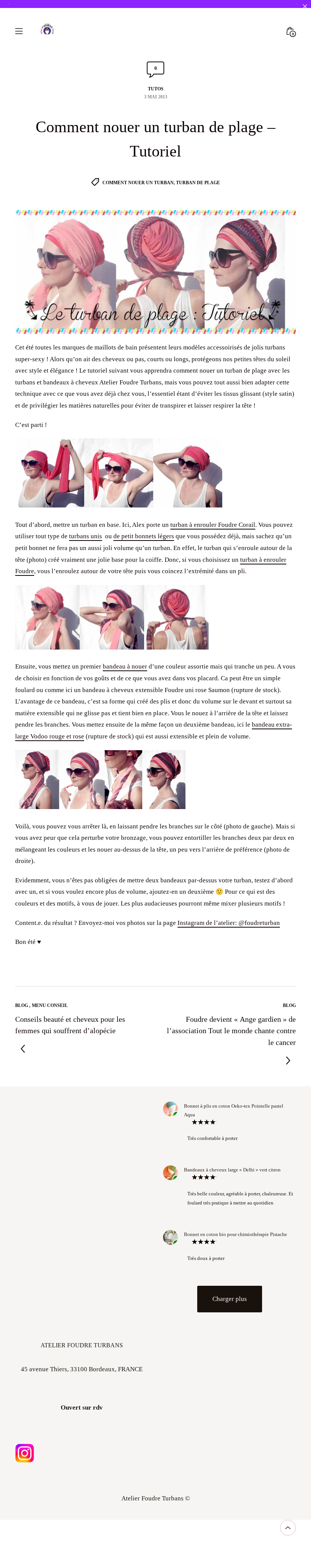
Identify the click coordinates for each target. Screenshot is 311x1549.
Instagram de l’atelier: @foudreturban (228, 922)
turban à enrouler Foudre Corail (212, 524)
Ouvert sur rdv (82, 1407)
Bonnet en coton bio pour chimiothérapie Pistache (235, 1234)
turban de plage (198, 182)
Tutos (155, 89)
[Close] (304, 6)
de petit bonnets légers (143, 536)
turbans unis (85, 536)
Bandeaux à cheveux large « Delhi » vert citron (232, 1170)
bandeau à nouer (125, 666)
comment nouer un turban (138, 182)
